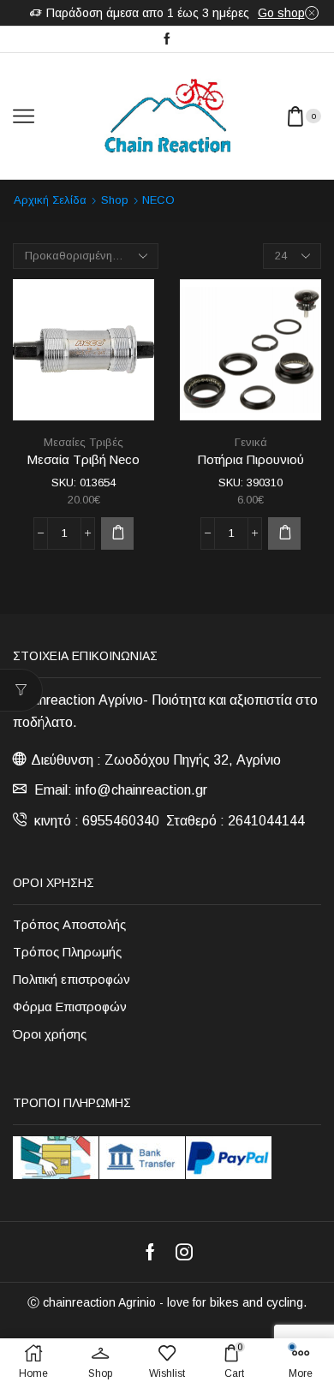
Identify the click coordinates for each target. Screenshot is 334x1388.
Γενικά (251, 442)
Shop (114, 200)
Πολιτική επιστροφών (71, 979)
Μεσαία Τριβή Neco (83, 460)
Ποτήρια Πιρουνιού (251, 460)
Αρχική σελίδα (50, 200)
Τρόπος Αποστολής (69, 925)
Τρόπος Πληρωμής (67, 952)
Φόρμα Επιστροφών (70, 1007)
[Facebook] (167, 39)
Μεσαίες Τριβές (83, 442)
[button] (117, 533)
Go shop (281, 13)
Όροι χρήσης (49, 1034)
